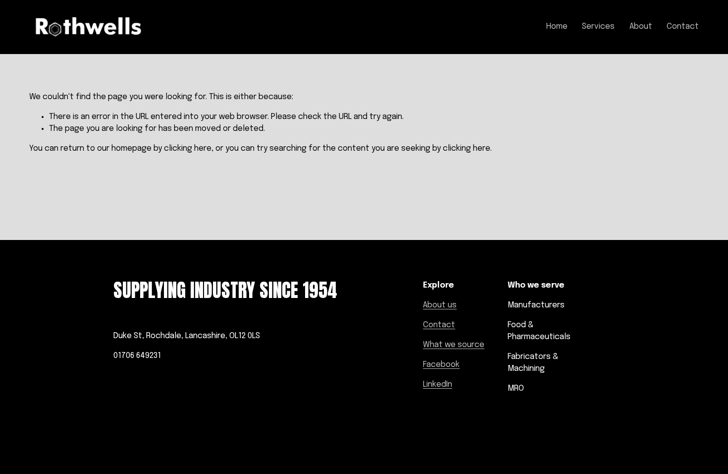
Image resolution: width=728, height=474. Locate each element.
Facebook (441, 364)
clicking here (187, 148)
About (640, 26)
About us (440, 305)
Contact (683, 26)
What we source (453, 345)
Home (557, 26)
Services (598, 26)
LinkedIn (437, 384)
